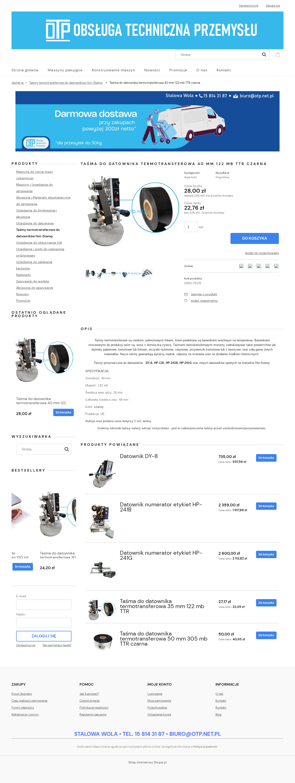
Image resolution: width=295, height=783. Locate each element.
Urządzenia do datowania (35, 223)
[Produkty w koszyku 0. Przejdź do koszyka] (279, 54)
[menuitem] (30, 70)
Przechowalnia (157, 708)
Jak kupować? (89, 694)
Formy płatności (23, 708)
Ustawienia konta (159, 714)
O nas (219, 694)
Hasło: (20, 614)
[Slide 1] (147, 121)
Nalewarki (23, 275)
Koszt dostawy (22, 694)
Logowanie (155, 694)
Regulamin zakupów (93, 714)
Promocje (23, 301)
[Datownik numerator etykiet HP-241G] (102, 569)
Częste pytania (90, 701)
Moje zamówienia (159, 701)
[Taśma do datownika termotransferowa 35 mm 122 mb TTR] (102, 610)
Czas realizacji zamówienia (29, 701)
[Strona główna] (147, 30)
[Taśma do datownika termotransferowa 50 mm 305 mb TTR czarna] (102, 642)
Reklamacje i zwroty (25, 714)
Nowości (22, 294)
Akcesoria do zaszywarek (34, 288)
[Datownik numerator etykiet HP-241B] (102, 521)
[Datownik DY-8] (102, 473)
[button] (200, 294)
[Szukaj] (264, 54)
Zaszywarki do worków (32, 281)
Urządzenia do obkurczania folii (39, 243)
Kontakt (220, 701)
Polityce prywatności (205, 746)
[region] (147, 121)
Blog (218, 714)
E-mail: (21, 596)
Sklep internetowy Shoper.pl (147, 762)
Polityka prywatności (94, 708)
